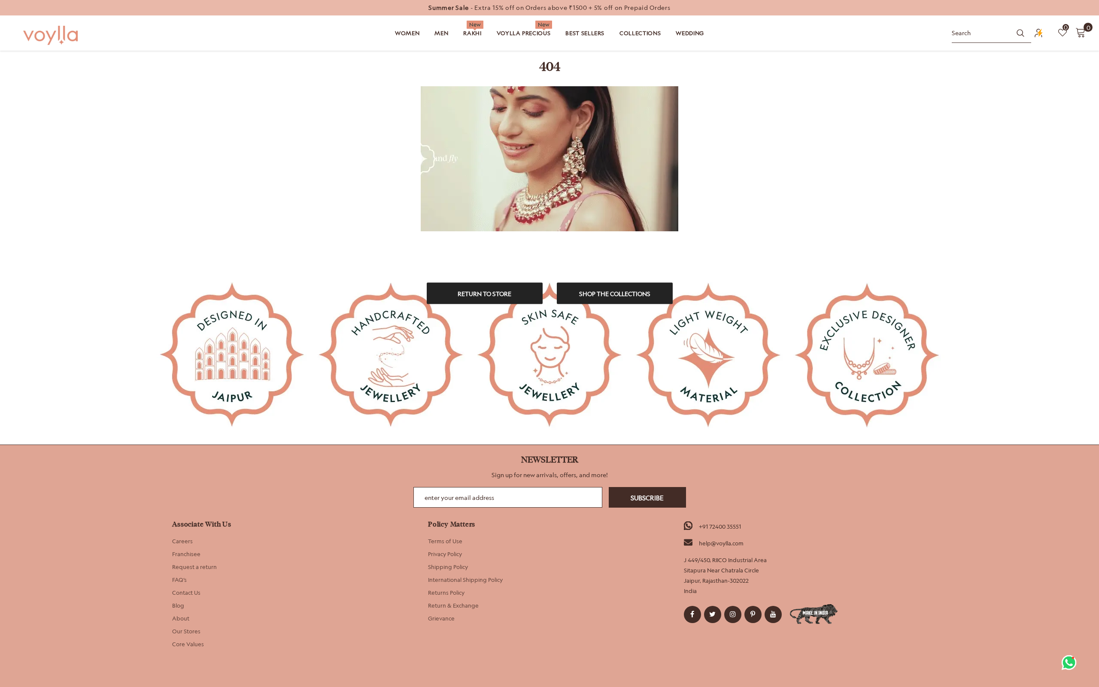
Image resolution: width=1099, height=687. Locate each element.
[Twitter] (712, 614)
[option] (549, 7)
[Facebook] (692, 614)
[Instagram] (732, 614)
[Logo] (51, 35)
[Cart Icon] (1080, 32)
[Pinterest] (753, 614)
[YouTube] (773, 614)
